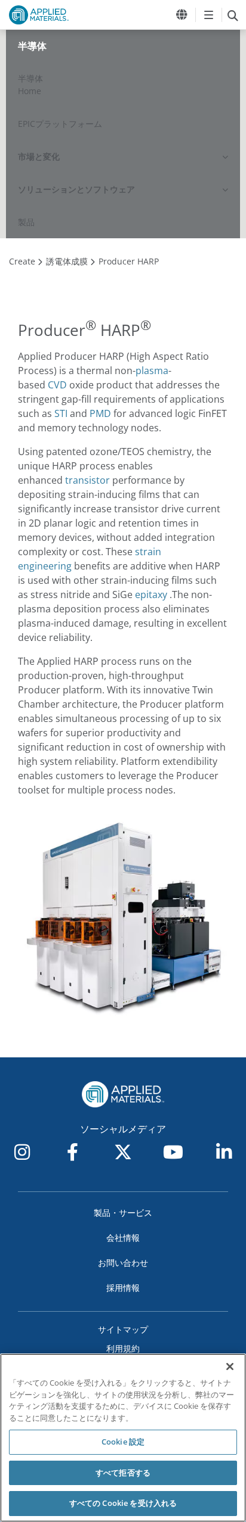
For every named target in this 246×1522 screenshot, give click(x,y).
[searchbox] (232, 15)
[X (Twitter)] (123, 1152)
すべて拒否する (123, 1472)
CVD (57, 384)
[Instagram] (22, 1152)
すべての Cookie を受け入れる (123, 1503)
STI (60, 413)
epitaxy (151, 594)
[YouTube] (173, 1152)
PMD (100, 413)
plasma (152, 370)
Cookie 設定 (123, 1441)
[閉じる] (230, 1366)
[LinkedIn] (224, 1152)
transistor (87, 480)
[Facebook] (72, 1152)
